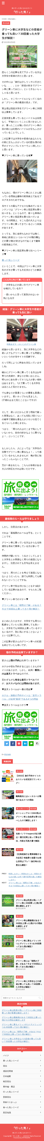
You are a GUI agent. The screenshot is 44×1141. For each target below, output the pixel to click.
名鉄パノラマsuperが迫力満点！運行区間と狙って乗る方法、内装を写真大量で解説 (28, 837)
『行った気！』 (22, 12)
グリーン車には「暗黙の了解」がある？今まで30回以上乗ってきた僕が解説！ (29, 964)
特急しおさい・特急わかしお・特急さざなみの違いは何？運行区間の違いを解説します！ (25, 877)
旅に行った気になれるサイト (22, 1133)
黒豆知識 (7, 754)
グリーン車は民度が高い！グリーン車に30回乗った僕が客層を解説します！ (29, 903)
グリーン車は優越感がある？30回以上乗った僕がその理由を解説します (29, 923)
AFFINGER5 (26, 1138)
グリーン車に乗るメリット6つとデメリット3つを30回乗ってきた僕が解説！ (28, 943)
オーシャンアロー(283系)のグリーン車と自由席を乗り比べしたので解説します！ (28, 817)
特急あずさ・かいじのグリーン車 (21, 344)
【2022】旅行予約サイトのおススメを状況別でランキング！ (28, 779)
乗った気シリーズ (10, 260)
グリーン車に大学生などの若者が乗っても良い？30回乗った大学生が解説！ (29, 984)
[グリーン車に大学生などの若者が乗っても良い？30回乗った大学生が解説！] (25, 743)
